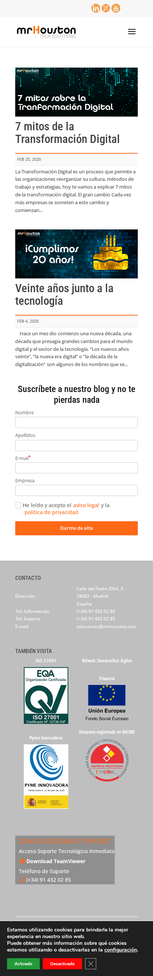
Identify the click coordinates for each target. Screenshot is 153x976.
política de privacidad (51, 512)
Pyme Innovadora (45, 738)
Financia (107, 678)
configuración (120, 950)
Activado (23, 964)
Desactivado (62, 964)
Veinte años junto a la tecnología (64, 294)
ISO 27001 (46, 660)
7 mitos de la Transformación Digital (67, 133)
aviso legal (86, 505)
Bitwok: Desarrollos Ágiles (107, 660)
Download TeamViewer (55, 861)
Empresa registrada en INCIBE (107, 732)
